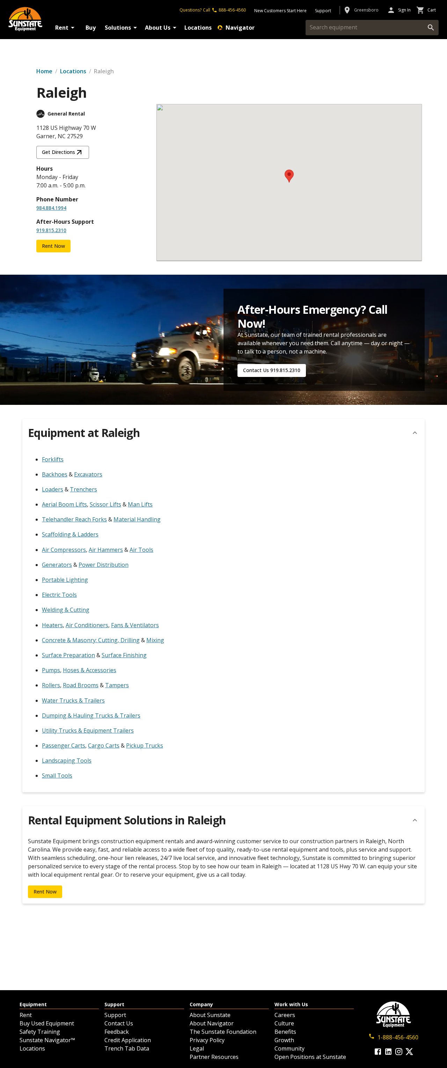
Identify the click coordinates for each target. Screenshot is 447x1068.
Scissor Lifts (105, 504)
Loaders (52, 489)
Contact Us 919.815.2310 (271, 370)
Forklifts (53, 459)
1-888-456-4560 (398, 1037)
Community (289, 1048)
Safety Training (40, 1032)
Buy (91, 27)
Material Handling (137, 519)
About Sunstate (210, 1015)
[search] (431, 27)
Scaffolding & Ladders (70, 534)
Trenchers (83, 489)
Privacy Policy (207, 1040)
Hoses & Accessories (89, 670)
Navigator (240, 27)
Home (44, 71)
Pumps (51, 670)
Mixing (155, 640)
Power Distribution (104, 565)
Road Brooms (80, 685)
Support (115, 1015)
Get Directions (58, 152)
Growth (284, 1040)
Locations (198, 27)
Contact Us (118, 1023)
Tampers (117, 685)
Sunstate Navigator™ (47, 1040)
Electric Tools (59, 595)
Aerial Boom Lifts (64, 504)
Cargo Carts (103, 745)
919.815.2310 (51, 230)
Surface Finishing (124, 655)
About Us (157, 27)
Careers (284, 1015)
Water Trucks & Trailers (73, 700)
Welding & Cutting (65, 610)
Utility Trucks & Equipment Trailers (88, 730)
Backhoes (54, 474)
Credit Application (127, 1040)
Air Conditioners (87, 625)
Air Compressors (64, 550)
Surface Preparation (68, 655)
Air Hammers (106, 550)
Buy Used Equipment (47, 1023)
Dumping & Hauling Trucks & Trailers (91, 715)
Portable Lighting (65, 580)
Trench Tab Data (126, 1048)
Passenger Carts (63, 745)
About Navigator (212, 1023)
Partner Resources (214, 1057)
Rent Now (53, 246)
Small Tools (57, 775)
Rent (61, 27)
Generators (57, 565)
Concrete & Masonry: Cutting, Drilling (91, 640)
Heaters (52, 625)
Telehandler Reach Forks (74, 519)
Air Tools (141, 550)
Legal (197, 1048)
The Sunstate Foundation (223, 1032)
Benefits (285, 1032)
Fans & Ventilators (135, 625)
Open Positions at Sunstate (310, 1057)
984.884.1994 (51, 208)
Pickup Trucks (144, 745)
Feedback (116, 1032)
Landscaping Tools (66, 760)
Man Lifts (140, 504)
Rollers (51, 685)
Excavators (88, 474)
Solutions (118, 27)
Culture (284, 1023)
